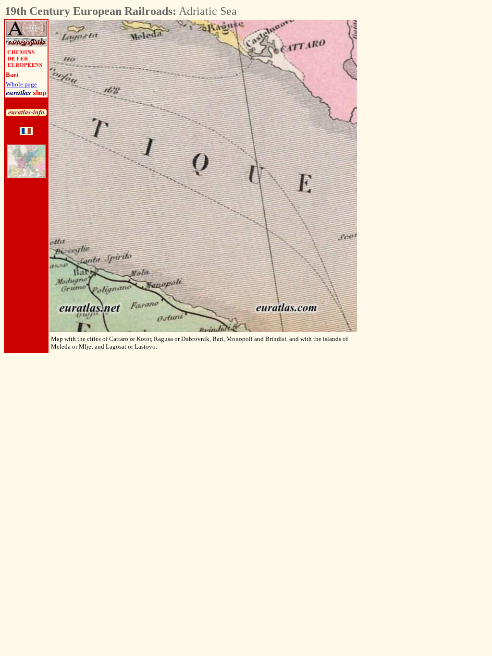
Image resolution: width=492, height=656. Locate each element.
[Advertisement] (410, 164)
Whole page (21, 84)
